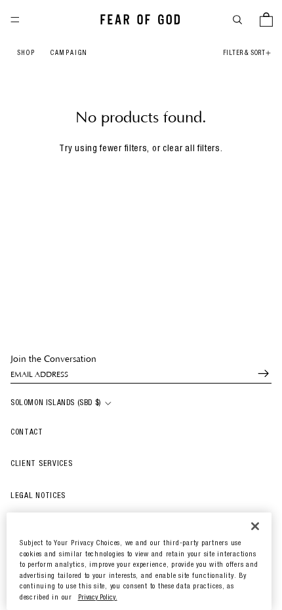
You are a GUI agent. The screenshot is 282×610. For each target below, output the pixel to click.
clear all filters (191, 149)
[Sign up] (258, 373)
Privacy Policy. (97, 597)
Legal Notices (38, 496)
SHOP (26, 53)
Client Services (41, 464)
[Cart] (266, 19)
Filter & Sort (244, 53)
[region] (139, 561)
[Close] (255, 526)
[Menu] (15, 20)
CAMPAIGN (69, 53)
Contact (26, 433)
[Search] (237, 19)
